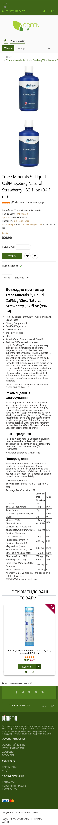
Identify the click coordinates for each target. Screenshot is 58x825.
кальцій (28, 683)
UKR (5, 3)
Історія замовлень (13, 748)
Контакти (8, 782)
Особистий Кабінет (14, 744)
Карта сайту (9, 789)
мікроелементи (14, 683)
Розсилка (8, 755)
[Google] (30, 692)
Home (9, 57)
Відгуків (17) (22, 277)
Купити (12, 255)
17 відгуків (18, 202)
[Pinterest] (36, 692)
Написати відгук (35, 202)
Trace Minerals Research (27, 210)
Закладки (8, 751)
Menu (9, 48)
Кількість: (8, 246)
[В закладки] (26, 672)
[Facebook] (16, 692)
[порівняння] (33, 672)
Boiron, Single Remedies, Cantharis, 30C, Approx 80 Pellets (29, 652)
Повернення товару (14, 785)
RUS (5, 7)
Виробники (9, 767)
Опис (7, 277)
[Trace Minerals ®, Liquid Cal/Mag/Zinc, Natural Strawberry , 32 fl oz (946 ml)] (29, 143)
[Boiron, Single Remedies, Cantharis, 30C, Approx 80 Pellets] (29, 626)
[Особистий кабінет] (45, 10)
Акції (5, 770)
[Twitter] (23, 692)
